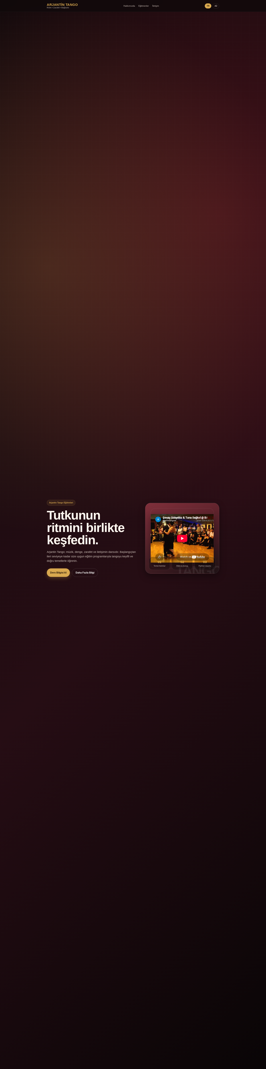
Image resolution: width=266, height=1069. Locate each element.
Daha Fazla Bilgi (85, 572)
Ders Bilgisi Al (58, 572)
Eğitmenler (143, 6)
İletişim (155, 6)
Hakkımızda (129, 6)
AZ (216, 6)
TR (208, 6)
